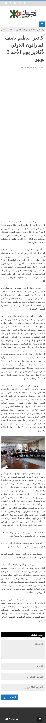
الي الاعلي (10, 718)
